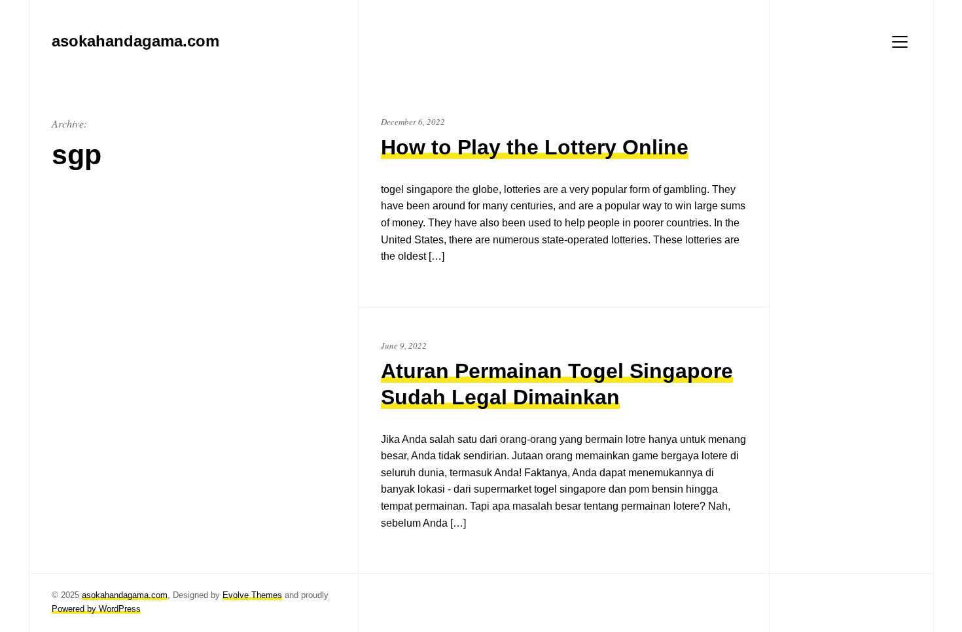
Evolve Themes (252, 595)
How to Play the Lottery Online (534, 147)
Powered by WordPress (96, 609)
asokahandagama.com (125, 595)
